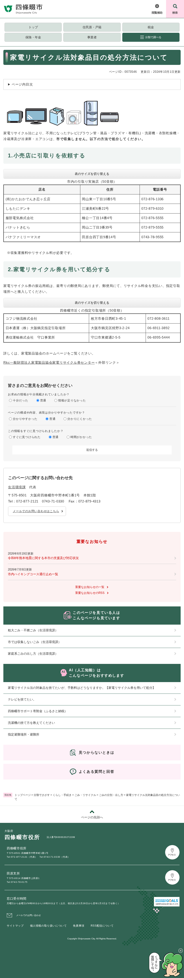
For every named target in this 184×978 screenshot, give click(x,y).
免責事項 (78, 925)
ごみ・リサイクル (85, 795)
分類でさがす (42, 795)
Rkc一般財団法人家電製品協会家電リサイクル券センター (49, 362)
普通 (43, 400)
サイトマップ (15, 925)
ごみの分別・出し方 (111, 795)
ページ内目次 (22, 84)
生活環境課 (17, 487)
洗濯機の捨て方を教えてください (31, 723)
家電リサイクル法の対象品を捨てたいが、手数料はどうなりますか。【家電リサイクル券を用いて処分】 (82, 687)
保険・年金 (33, 37)
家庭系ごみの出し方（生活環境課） (33, 653)
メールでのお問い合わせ (28, 915)
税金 (151, 27)
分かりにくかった (79, 419)
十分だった (20, 400)
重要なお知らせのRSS (90, 593)
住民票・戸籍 (92, 27)
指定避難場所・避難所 (23, 734)
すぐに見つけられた (27, 437)
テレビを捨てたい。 (22, 699)
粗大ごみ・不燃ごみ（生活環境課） (33, 630)
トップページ (23, 795)
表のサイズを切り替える (92, 174)
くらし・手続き (62, 795)
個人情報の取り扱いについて (48, 925)
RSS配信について (102, 925)
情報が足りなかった (72, 400)
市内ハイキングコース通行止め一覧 (33, 574)
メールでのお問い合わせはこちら (36, 511)
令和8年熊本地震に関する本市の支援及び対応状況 (43, 558)
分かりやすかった (25, 419)
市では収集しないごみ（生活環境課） (34, 642)
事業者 (92, 37)
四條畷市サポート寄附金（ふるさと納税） (38, 711)
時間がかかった (81, 437)
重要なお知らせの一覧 (89, 587)
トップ (33, 27)
